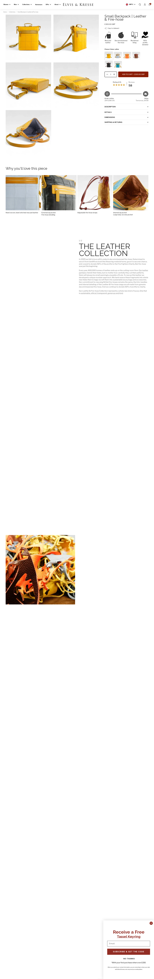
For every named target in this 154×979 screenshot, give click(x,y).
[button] (140, 4)
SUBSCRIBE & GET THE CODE (128, 952)
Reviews (132, 82)
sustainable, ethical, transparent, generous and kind (102, 293)
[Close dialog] (151, 923)
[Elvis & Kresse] (78, 4)
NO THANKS (129, 959)
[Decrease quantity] (106, 74)
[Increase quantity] (115, 74)
